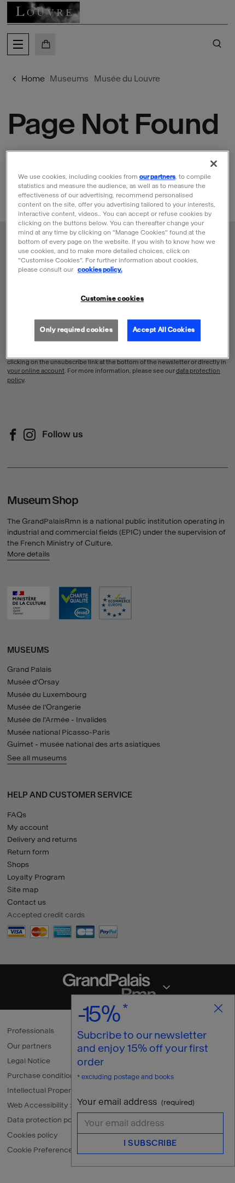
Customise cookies (112, 299)
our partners (157, 176)
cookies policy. (100, 270)
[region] (118, 254)
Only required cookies (76, 330)
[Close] (214, 163)
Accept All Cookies (164, 330)
